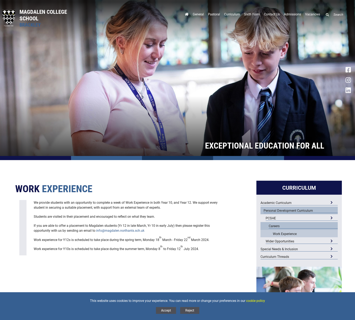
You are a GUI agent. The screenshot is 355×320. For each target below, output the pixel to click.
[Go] (325, 12)
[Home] (187, 15)
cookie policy (255, 300)
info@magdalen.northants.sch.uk (120, 230)
